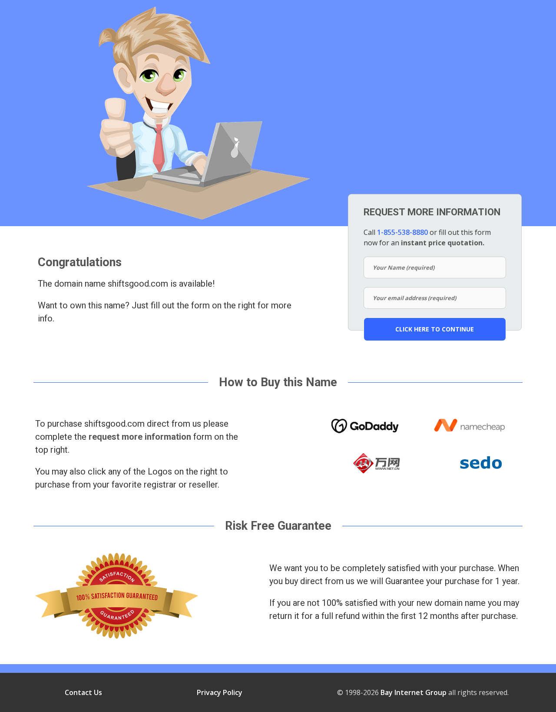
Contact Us (83, 692)
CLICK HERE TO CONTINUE (434, 329)
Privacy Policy (219, 692)
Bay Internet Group (413, 692)
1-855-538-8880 (402, 232)
